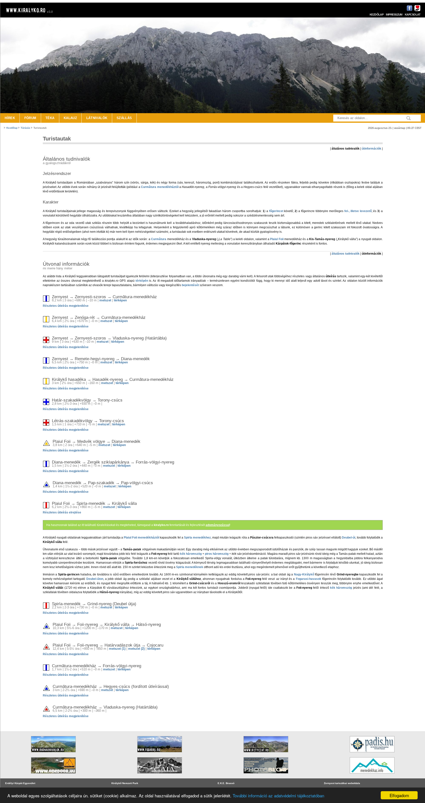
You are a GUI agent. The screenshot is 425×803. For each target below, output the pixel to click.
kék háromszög (191, 554)
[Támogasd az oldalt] (416, 10)
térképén (142, 280)
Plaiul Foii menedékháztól (141, 537)
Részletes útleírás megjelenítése (66, 306)
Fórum (30, 118)
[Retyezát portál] (266, 754)
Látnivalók (96, 118)
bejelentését (190, 285)
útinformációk (371, 148)
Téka (50, 118)
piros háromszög (216, 554)
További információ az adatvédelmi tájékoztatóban (278, 795)
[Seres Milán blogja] (53, 775)
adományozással (217, 525)
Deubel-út (348, 537)
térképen (120, 300)
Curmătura (158, 239)
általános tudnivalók (346, 253)
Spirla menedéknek (189, 567)
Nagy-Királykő (304, 574)
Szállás (124, 118)
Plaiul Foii (276, 239)
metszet (105, 300)
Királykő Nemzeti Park (124, 783)
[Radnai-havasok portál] (53, 754)
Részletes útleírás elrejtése (62, 512)
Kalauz (70, 118)
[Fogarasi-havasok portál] (159, 754)
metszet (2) (136, 648)
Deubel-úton (94, 579)
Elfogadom (399, 795)
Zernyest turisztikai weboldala (342, 783)
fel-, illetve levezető (358, 211)
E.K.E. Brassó (226, 783)
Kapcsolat (412, 14)
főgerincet (276, 211)
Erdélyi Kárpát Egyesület (20, 783)
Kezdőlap (377, 14)
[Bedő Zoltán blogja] (159, 775)
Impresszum (394, 14)
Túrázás (25, 127)
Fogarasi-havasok (308, 579)
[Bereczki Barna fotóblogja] (266, 775)
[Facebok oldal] (408, 10)
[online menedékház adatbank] (372, 775)
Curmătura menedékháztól (159, 187)
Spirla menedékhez (197, 537)
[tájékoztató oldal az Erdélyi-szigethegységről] (372, 754)
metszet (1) (117, 648)
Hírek (10, 118)
